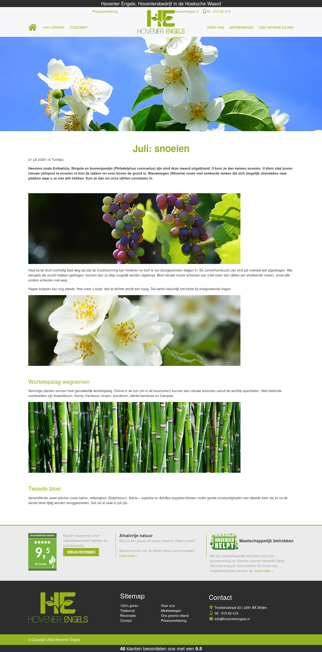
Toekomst (79, 27)
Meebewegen (241, 27)
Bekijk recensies (81, 552)
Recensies (128, 615)
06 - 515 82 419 (218, 11)
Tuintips (57, 159)
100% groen (53, 27)
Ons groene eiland (276, 27)
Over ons (215, 27)
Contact (126, 620)
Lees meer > (128, 555)
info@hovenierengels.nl (180, 11)
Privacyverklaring (105, 11)
